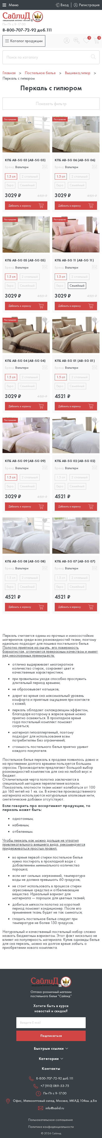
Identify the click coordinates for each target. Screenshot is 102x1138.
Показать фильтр (51, 103)
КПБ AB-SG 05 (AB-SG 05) (25, 260)
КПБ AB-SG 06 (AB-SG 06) (75, 160)
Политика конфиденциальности (51, 1127)
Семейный (27, 185)
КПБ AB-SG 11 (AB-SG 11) (74, 260)
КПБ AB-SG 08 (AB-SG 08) (25, 561)
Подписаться (51, 1035)
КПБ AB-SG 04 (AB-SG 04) (25, 360)
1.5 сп (11, 176)
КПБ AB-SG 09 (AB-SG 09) (25, 461)
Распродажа (10, 119)
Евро (10, 185)
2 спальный (30, 176)
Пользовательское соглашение (50, 1120)
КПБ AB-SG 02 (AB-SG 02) (75, 461)
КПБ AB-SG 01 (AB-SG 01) (75, 360)
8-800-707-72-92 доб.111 (27, 30)
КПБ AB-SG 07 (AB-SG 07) (75, 561)
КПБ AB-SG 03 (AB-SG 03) (25, 160)
